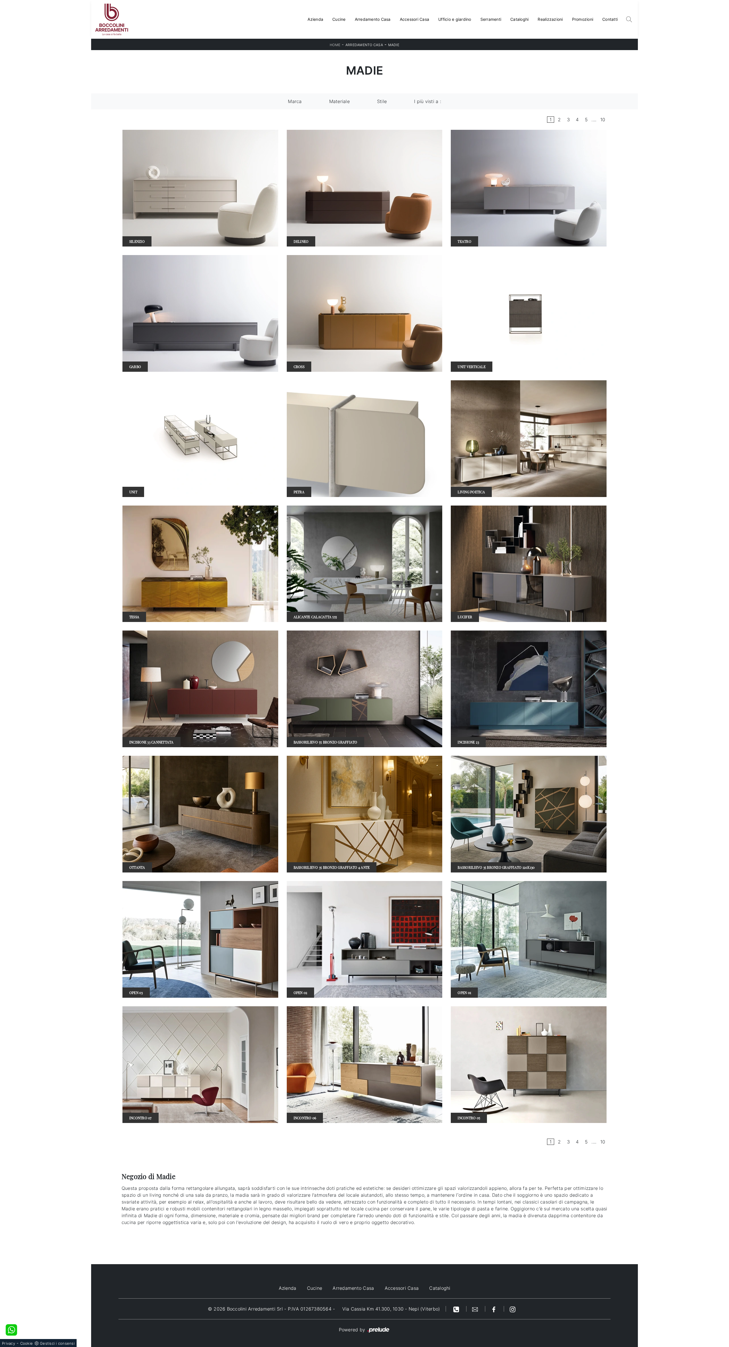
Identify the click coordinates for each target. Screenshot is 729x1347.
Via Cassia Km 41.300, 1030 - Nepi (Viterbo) (391, 1309)
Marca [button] (295, 101)
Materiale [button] (339, 101)
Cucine (339, 19)
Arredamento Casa (373, 19)
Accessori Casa (414, 19)
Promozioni (582, 19)
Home (335, 45)
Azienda (315, 19)
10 (602, 119)
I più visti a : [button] (427, 101)
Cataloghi (519, 19)
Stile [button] (382, 101)
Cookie (26, 1343)
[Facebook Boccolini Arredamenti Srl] (494, 1309)
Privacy (8, 1343)
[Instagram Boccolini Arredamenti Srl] (512, 1309)
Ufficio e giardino (454, 19)
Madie (393, 45)
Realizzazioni (550, 19)
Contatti (610, 19)
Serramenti (490, 19)
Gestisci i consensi (57, 1343)
